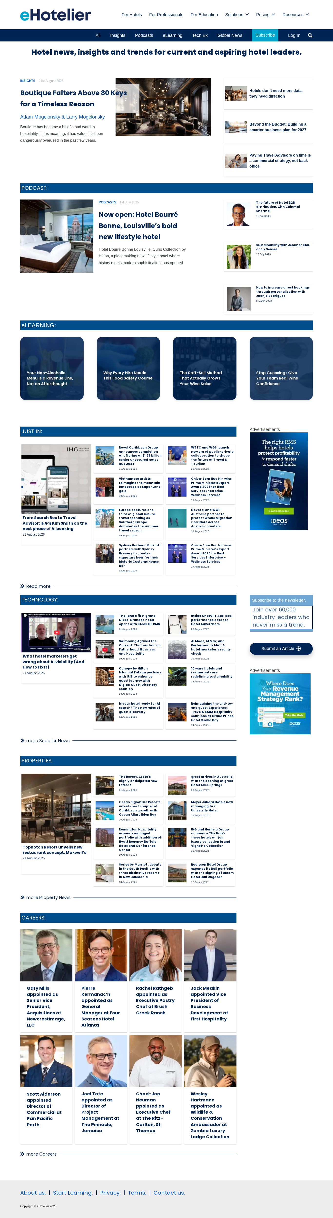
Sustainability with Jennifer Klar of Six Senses (283, 247)
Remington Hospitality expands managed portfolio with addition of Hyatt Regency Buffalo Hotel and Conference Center (140, 839)
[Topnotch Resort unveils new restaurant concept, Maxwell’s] (56, 808)
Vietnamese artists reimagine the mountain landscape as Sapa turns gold (139, 485)
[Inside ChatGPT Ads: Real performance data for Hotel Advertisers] (177, 624)
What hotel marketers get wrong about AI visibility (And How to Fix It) (53, 661)
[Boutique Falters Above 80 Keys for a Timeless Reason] (163, 107)
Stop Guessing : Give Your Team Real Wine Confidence (277, 378)
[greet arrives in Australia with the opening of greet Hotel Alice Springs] (177, 785)
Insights (27, 81)
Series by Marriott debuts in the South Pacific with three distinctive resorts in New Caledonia (140, 870)
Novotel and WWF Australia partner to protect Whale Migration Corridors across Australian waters (211, 518)
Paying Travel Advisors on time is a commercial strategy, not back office (280, 160)
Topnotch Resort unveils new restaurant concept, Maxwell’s (54, 849)
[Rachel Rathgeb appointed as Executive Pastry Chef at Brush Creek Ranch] (155, 955)
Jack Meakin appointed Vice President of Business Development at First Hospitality (209, 1003)
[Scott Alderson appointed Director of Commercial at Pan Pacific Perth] (46, 1061)
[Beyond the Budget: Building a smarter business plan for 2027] (236, 127)
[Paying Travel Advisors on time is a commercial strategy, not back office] (236, 161)
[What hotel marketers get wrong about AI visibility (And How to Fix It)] (56, 632)
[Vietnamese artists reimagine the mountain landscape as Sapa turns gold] (105, 487)
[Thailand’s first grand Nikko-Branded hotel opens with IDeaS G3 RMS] (105, 624)
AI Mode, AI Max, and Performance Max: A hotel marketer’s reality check (211, 647)
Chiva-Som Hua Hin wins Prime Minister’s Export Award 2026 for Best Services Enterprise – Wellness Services (211, 487)
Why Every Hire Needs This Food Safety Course (128, 375)
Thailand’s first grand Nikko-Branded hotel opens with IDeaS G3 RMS (139, 620)
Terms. (137, 1193)
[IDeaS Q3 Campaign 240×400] (279, 528)
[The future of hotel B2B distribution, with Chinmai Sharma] (239, 214)
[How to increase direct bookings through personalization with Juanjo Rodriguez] (239, 299)
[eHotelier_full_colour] (55, 15)
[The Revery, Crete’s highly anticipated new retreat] (105, 785)
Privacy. (110, 1193)
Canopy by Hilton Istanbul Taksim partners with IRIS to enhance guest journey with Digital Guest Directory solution (140, 678)
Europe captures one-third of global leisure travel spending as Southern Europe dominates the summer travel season (138, 520)
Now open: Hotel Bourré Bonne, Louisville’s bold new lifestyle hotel (138, 225)
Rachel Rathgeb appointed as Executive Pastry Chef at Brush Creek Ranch (155, 1000)
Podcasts (107, 202)
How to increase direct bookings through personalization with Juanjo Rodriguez (283, 291)
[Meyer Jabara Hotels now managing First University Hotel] (177, 810)
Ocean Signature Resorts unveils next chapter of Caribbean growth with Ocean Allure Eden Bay (139, 808)
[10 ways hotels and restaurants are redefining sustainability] (177, 676)
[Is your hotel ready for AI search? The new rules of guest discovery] (105, 712)
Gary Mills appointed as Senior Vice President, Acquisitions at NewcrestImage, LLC (46, 1006)
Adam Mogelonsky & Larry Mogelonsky (62, 117)
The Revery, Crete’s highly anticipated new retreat (138, 781)
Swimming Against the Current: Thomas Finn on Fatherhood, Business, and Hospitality (140, 647)
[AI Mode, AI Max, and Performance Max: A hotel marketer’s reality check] (177, 649)
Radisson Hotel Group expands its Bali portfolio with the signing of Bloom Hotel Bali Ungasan (212, 870)
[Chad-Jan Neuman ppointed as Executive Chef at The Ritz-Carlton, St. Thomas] (155, 1061)
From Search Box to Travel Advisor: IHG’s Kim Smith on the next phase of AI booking (55, 523)
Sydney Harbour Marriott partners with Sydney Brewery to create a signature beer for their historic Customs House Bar (140, 555)
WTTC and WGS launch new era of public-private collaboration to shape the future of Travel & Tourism (212, 455)
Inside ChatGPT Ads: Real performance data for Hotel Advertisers (211, 620)
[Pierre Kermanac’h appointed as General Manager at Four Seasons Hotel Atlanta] (101, 955)
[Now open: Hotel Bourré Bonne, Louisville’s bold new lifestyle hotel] (56, 236)
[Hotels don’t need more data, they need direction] (236, 93)
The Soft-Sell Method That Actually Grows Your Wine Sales (201, 378)
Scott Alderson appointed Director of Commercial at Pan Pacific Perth (44, 1109)
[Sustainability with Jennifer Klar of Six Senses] (239, 257)
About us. (33, 1193)
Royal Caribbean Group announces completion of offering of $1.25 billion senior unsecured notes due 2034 (140, 455)
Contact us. (169, 1193)
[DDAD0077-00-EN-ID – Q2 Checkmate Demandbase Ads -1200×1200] (280, 732)
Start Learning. (72, 1193)
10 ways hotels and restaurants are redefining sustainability (212, 672)
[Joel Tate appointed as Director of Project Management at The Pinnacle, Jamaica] (101, 1061)
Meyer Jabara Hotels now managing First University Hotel (212, 806)
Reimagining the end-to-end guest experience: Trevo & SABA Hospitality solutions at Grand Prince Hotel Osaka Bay (212, 711)
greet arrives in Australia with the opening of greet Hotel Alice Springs (212, 781)
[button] (247, 14)
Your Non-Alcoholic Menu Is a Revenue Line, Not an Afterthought (50, 378)
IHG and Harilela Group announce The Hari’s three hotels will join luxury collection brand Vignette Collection (210, 837)
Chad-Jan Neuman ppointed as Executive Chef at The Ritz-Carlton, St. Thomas (153, 1112)
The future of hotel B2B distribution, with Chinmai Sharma (278, 206)
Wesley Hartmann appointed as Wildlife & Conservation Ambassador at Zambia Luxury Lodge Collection (210, 1115)
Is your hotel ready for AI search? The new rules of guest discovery (139, 707)
